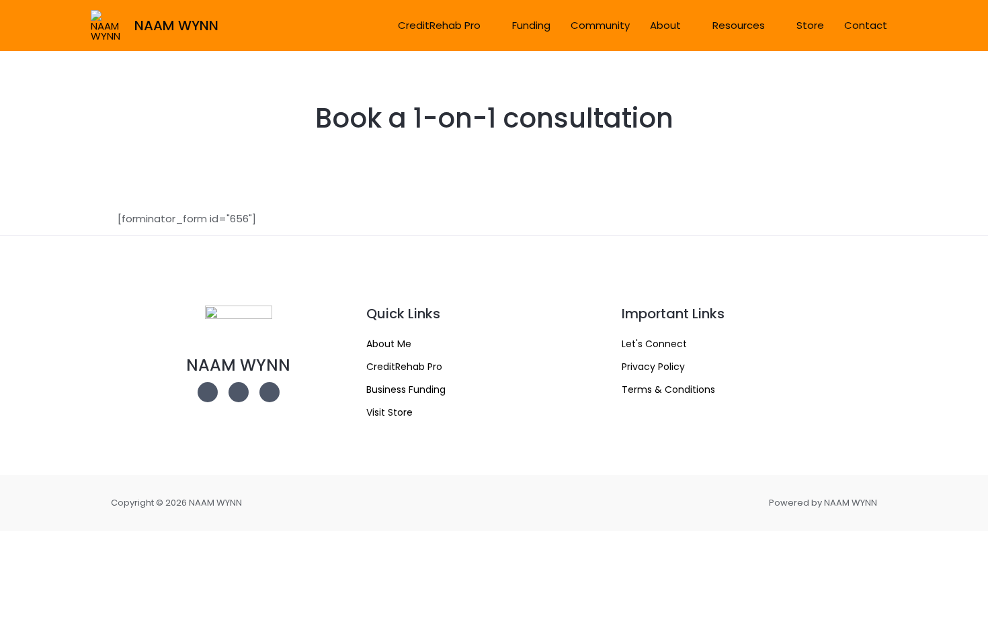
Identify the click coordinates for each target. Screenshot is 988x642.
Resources (738, 25)
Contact (865, 25)
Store (810, 25)
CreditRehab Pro (439, 25)
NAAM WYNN (176, 25)
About (665, 25)
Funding (531, 25)
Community (600, 25)
